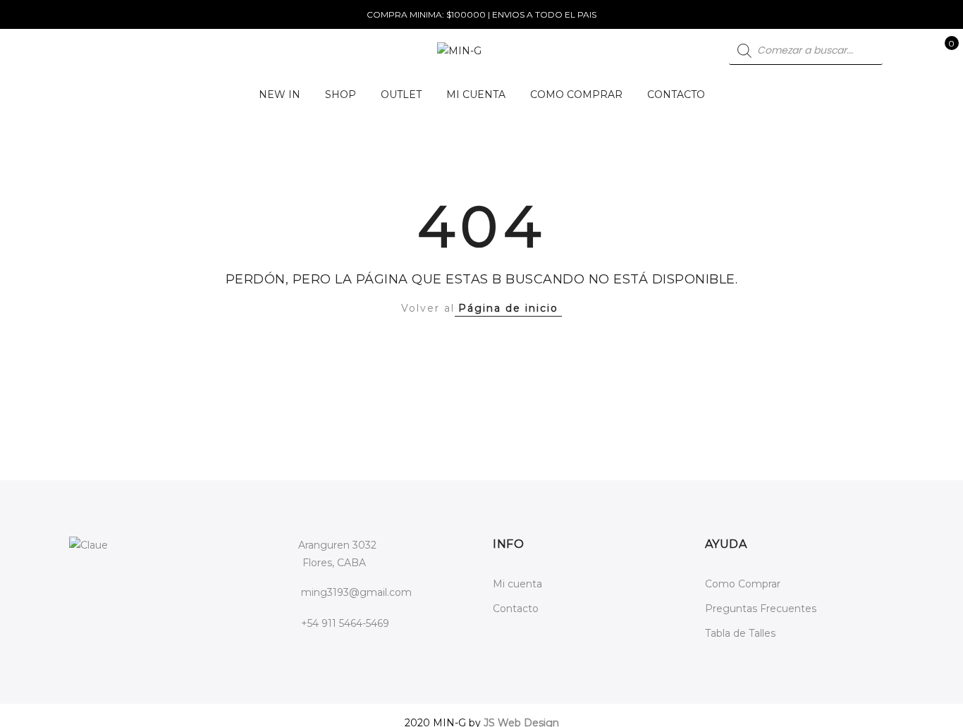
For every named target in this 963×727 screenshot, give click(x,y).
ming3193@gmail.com (356, 592)
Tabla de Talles (740, 633)
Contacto (676, 94)
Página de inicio (508, 308)
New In (279, 94)
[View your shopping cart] (941, 51)
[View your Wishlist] (920, 51)
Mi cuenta (475, 94)
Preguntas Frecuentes (760, 608)
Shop (340, 94)
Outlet (401, 94)
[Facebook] (82, 585)
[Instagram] (111, 585)
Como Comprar (576, 94)
